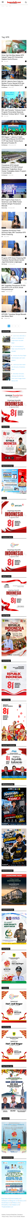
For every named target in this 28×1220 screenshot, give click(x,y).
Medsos (23, 1216)
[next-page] (18, 326)
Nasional (3, 107)
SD (2, 61)
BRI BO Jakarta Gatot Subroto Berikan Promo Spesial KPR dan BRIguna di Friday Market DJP (13, 83)
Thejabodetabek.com (7, 1207)
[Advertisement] (14, 22)
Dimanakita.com (6, 1205)
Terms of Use (12, 1216)
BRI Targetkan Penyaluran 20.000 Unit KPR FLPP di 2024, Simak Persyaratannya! (14, 287)
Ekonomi (3, 52)
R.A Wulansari (4, 87)
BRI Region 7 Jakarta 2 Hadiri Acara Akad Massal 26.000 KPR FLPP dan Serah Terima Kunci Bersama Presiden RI (13, 140)
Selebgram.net (6, 1200)
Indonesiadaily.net (15, 1198)
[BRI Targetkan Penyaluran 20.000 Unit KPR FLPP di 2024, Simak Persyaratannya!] (14, 276)
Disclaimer (19, 1214)
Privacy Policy (5, 1216)
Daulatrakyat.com (6, 1202)
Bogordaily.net (5, 1198)
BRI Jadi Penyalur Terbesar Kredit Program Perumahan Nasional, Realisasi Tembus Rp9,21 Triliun (14, 112)
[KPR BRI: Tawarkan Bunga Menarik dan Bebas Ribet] (14, 304)
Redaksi (3, 1214)
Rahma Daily (4, 207)
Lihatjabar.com (15, 1205)
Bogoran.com (14, 1200)
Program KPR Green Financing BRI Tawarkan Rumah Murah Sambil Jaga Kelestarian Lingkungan (14, 260)
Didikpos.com (16, 1202)
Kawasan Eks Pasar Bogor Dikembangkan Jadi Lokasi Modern (19, 358)
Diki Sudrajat (4, 264)
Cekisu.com (22, 1200)
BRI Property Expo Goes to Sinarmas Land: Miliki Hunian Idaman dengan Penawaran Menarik (12, 203)
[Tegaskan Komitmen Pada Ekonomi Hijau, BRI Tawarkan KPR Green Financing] (14, 220)
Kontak (18, 1216)
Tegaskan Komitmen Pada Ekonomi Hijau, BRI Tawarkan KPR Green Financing (14, 232)
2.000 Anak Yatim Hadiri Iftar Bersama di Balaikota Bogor (19, 367)
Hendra (3, 291)
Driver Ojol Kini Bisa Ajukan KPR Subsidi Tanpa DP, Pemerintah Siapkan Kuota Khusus (13, 57)
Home (3, 6)
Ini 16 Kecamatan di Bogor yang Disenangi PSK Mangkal (18, 349)
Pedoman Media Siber (11, 1214)
